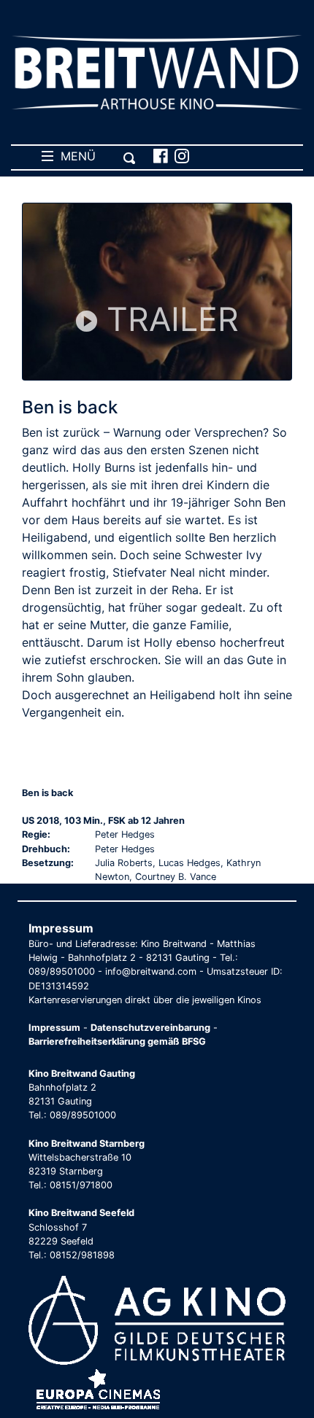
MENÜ (74, 156)
